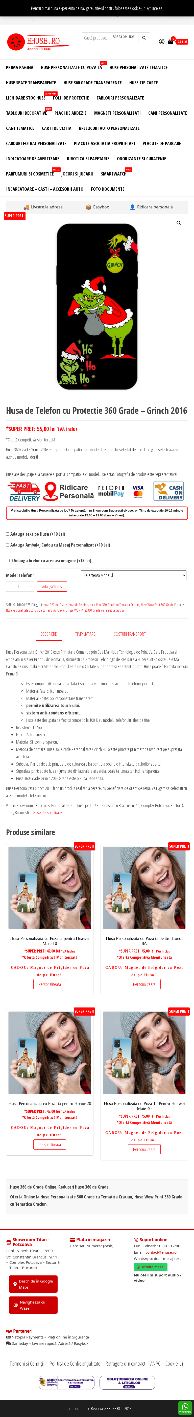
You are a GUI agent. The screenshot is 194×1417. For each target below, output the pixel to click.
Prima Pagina (19, 67)
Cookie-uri (138, 8)
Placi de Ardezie (71, 113)
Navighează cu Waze (32, 1305)
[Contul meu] (161, 41)
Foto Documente (108, 189)
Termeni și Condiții (27, 1363)
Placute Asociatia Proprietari (104, 143)
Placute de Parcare (162, 143)
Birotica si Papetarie (88, 159)
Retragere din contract (125, 1363)
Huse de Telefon (78, 604)
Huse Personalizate (47, 812)
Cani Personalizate (167, 113)
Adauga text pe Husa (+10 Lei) (37, 534)
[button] (178, 223)
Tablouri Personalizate (120, 98)
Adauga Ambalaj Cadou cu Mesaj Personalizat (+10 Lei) (59, 545)
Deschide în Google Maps (36, 1284)
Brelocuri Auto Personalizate (109, 128)
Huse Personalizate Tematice (139, 67)
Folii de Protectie (71, 98)
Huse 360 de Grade (55, 604)
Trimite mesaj (152, 1267)
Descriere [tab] (49, 634)
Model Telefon (19, 575)
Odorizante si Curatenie (141, 159)
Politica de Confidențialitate (75, 1363)
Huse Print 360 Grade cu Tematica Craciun (114, 604)
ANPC (155, 1363)
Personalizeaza (50, 984)
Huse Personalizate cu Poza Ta (73, 66)
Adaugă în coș (52, 587)
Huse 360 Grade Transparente (93, 83)
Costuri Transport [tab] (130, 634)
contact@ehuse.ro (161, 1252)
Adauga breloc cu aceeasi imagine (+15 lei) (52, 560)
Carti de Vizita (56, 128)
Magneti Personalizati (117, 113)
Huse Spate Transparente (31, 83)
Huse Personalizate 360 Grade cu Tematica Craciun (36, 610)
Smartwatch (115, 172)
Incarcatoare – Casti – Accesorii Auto (44, 189)
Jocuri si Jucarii (77, 174)
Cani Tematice (20, 128)
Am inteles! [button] (155, 8)
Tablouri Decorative (28, 111)
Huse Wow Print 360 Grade (157, 604)
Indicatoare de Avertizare (32, 159)
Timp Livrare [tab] (85, 634)
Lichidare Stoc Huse (27, 96)
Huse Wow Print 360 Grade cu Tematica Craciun (96, 610)
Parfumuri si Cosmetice (32, 172)
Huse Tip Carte (143, 83)
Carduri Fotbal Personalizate (36, 143)
